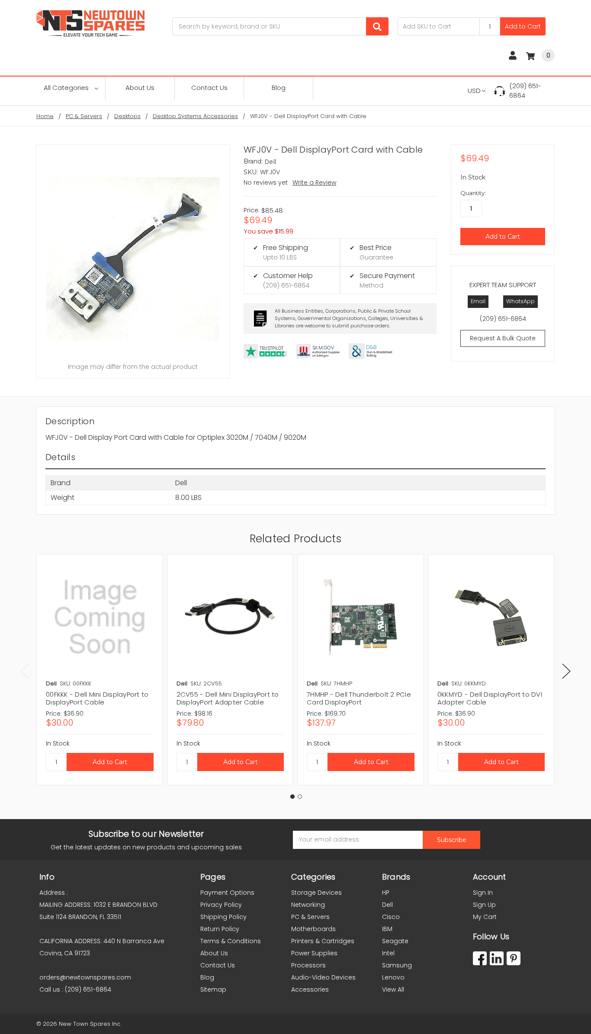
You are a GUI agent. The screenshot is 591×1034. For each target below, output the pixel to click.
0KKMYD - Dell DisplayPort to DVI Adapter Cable (489, 698)
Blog (279, 87)
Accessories (310, 989)
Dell (387, 904)
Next (566, 671)
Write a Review (314, 182)
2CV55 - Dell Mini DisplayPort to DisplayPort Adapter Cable (228, 698)
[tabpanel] (99, 669)
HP (385, 892)
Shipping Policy (223, 916)
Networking (308, 904)
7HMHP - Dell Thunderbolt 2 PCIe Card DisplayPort (359, 698)
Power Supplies (314, 953)
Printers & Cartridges (322, 941)
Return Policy (219, 929)
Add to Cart (523, 26)
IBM (387, 929)
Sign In (483, 892)
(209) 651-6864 (525, 90)
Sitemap (213, 989)
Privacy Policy (221, 904)
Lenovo (393, 977)
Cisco (391, 916)
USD (474, 90)
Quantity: (473, 192)
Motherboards (313, 929)
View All (393, 989)
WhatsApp (520, 301)
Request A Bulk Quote (503, 338)
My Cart (485, 916)
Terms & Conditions (230, 941)
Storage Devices (316, 892)
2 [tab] (300, 796)
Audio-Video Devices (323, 977)
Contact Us (209, 87)
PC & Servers (310, 916)
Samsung (397, 965)
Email (478, 301)
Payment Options (227, 892)
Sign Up (484, 904)
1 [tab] (292, 796)
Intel (388, 953)
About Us (139, 87)
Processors (308, 965)
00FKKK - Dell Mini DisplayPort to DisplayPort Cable (97, 698)
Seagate (395, 941)
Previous (24, 671)
